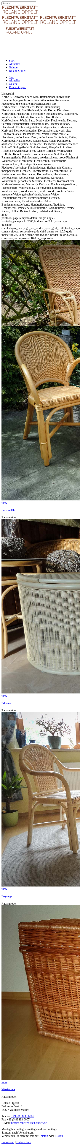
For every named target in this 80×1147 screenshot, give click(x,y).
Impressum (7, 1142)
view (4, 502)
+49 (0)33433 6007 (22, 1116)
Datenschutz (23, 1142)
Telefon (43, 1135)
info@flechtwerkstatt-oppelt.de (28, 1122)
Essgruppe (6, 896)
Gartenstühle (8, 510)
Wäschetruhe (8, 1089)
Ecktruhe (6, 703)
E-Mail (59, 1135)
